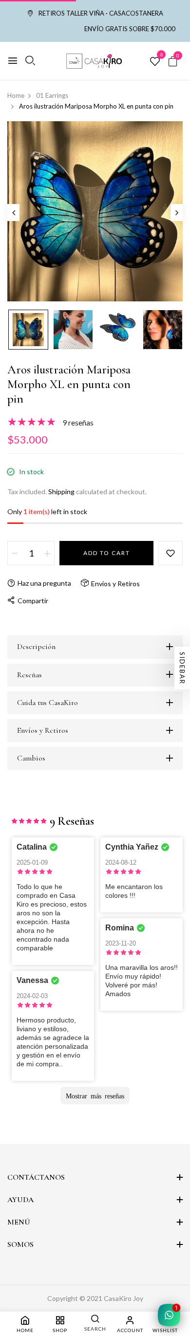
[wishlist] (155, 62)
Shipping (61, 491)
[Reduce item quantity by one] (14, 553)
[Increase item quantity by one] (47, 553)
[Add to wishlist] (170, 553)
